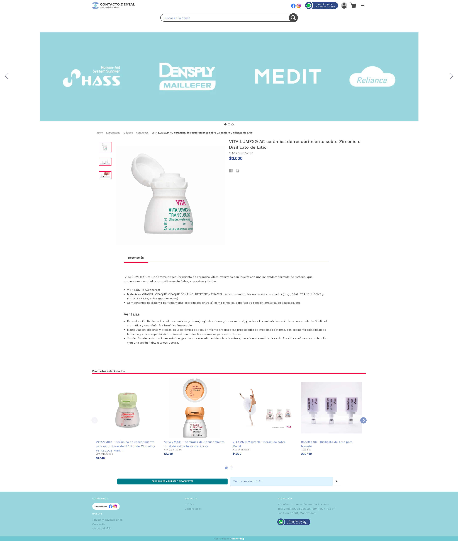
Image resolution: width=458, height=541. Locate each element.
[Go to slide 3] (6, 76)
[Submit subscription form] (337, 481)
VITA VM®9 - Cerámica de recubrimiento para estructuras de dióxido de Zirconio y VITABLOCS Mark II (125, 446)
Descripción (136, 257)
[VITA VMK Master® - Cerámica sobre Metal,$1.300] (263, 407)
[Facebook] (293, 6)
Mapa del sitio (101, 528)
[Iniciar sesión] (344, 5)
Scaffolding (238, 538)
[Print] (237, 171)
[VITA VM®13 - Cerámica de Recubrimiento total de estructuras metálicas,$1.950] (194, 407)
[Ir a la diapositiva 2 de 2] (232, 468)
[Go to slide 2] (451, 76)
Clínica (189, 504)
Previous (94, 420)
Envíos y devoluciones (107, 519)
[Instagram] (298, 6)
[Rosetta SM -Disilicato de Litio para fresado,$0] (331, 407)
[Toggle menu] (362, 5)
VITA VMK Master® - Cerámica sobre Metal (259, 444)
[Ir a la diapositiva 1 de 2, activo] (226, 468)
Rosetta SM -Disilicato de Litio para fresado (326, 444)
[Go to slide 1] (225, 124)
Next (363, 420)
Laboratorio (193, 508)
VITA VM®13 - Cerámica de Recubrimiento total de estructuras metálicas (194, 444)
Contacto (98, 524)
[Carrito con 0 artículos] (353, 5)
